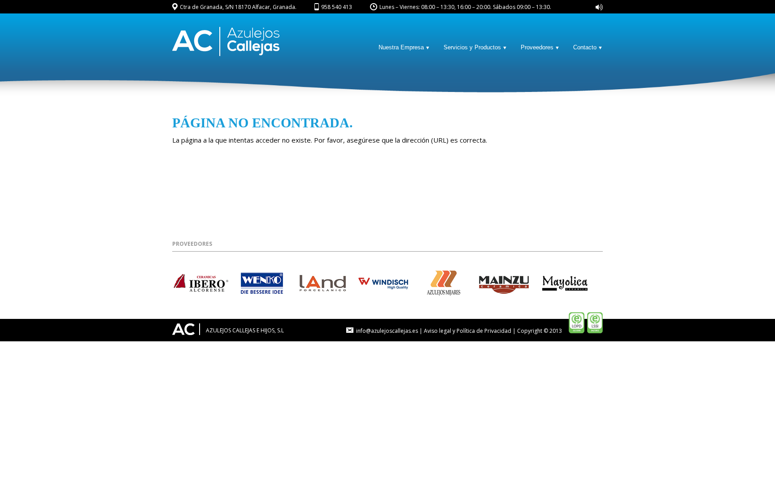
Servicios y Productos (472, 47)
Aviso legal (437, 331)
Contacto (584, 47)
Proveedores (537, 47)
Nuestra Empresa (401, 47)
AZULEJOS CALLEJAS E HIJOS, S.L (244, 330)
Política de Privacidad (484, 331)
